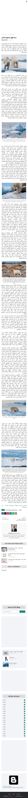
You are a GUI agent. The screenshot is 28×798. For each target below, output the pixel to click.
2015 (14, 722)
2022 (14, 706)
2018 (14, 715)
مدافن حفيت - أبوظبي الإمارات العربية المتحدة (17, 559)
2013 (14, 727)
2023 (14, 704)
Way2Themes (13, 796)
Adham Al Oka (4, 40)
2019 (14, 713)
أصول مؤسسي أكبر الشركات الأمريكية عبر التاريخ (16, 554)
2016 (14, 720)
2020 (14, 711)
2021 (14, 709)
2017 (14, 718)
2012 (14, 729)
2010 (14, 733)
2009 (14, 735)
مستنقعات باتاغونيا (13, 663)
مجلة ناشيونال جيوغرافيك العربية (11, 509)
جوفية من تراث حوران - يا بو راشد (16, 651)
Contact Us (19, 793)
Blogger (23, 796)
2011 (14, 731)
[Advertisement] (14, 18)
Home (2, 34)
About (14, 793)
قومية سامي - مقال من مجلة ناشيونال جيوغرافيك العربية (15, 548)
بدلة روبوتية (11, 657)
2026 (14, 700)
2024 (14, 702)
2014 (14, 724)
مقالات (5, 34)
